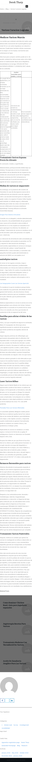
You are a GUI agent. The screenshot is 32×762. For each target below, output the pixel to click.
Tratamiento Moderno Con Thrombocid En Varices (16, 644)
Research (24, 745)
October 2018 (24, 753)
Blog (18, 745)
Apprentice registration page (11, 742)
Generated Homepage (9, 745)
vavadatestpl (6, 728)
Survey (16, 725)
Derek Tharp (25, 742)
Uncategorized (24, 725)
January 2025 (17, 756)
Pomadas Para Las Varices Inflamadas (12, 408)
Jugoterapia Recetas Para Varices (16, 625)
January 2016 (6, 753)
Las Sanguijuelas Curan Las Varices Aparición (14, 283)
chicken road (8, 725)
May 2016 (15, 753)
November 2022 (7, 756)
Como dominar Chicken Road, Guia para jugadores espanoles (16, 605)
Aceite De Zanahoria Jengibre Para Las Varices (16, 663)
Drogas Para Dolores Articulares (10, 214)
